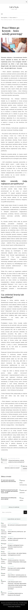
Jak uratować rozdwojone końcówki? (17, 525)
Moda (9, 551)
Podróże (10, 529)
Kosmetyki (10, 523)
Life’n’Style (14, 7)
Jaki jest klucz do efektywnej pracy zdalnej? (8, 498)
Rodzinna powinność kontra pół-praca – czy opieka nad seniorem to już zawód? (9, 491)
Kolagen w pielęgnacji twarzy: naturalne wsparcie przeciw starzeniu (15, 546)
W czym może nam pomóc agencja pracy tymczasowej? (8, 480)
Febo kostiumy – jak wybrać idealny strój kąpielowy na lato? (17, 554)
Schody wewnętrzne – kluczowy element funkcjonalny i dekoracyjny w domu (17, 561)
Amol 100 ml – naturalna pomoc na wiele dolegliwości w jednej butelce (17, 575)
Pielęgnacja (16, 523)
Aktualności (11, 558)
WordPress (17, 606)
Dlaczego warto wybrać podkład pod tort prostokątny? (16, 569)
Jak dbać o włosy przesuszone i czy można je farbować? (17, 539)
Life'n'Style (16, 603)
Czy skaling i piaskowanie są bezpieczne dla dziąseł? (15, 594)
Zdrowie (10, 573)
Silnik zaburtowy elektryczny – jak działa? (17, 532)
